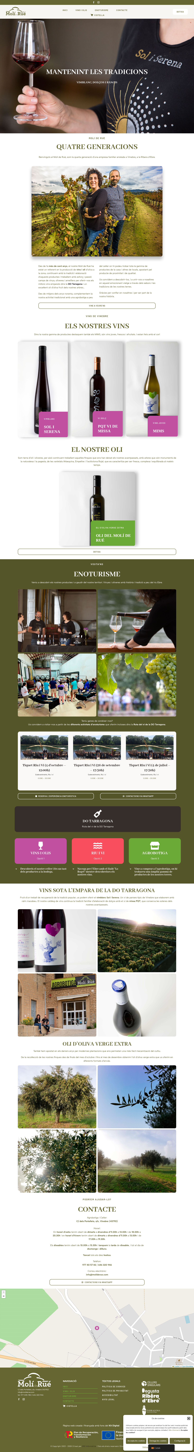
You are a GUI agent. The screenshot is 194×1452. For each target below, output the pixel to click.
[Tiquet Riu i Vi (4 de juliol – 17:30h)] (49, 736)
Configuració (179, 1441)
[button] (188, 1418)
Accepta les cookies (136, 1441)
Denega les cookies (158, 1441)
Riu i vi (55, 775)
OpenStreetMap (187, 1366)
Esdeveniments (46, 775)
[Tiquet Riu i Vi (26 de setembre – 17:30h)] (155, 736)
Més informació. (174, 1430)
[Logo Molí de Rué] (16, 8)
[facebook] (94, 2)
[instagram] (98, 2)
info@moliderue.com (97, 1274)
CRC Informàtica (89, 1446)
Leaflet (176, 1366)
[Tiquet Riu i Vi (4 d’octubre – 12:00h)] (102, 736)
